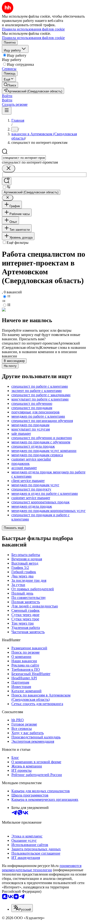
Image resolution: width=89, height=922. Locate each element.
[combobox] (24, 157)
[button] (7, 96)
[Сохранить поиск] (6, 181)
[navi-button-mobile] (6, 111)
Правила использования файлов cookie (33, 38)
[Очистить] (8, 168)
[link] (10, 85)
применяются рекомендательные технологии (41, 868)
